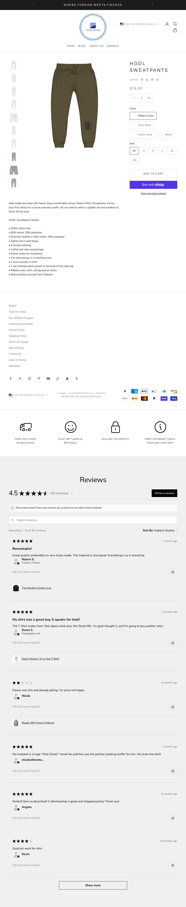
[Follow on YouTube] (48, 378)
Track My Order (17, 311)
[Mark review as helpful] (173, 572)
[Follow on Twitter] (20, 378)
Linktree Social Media (21, 324)
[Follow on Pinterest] (39, 378)
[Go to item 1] (14, 65)
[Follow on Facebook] (10, 378)
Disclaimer (14, 366)
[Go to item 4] (14, 104)
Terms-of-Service (18, 342)
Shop (71, 46)
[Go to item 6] (14, 131)
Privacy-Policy (17, 330)
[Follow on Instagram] (29, 378)
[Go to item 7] (14, 144)
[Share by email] (157, 79)
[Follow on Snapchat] (67, 378)
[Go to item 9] (14, 170)
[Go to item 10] (14, 183)
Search (113, 46)
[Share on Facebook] (142, 79)
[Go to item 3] (14, 91)
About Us (97, 46)
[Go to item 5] (14, 117)
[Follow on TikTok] (58, 378)
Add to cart (153, 173)
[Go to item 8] (14, 157)
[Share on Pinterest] (152, 79)
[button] (72, 493)
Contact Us (15, 354)
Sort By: (148, 530)
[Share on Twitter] (147, 79)
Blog (82, 46)
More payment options (153, 193)
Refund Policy (16, 348)
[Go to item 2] (14, 78)
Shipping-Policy (18, 336)
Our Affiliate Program (21, 318)
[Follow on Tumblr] (76, 378)
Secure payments (115, 439)
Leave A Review (18, 360)
